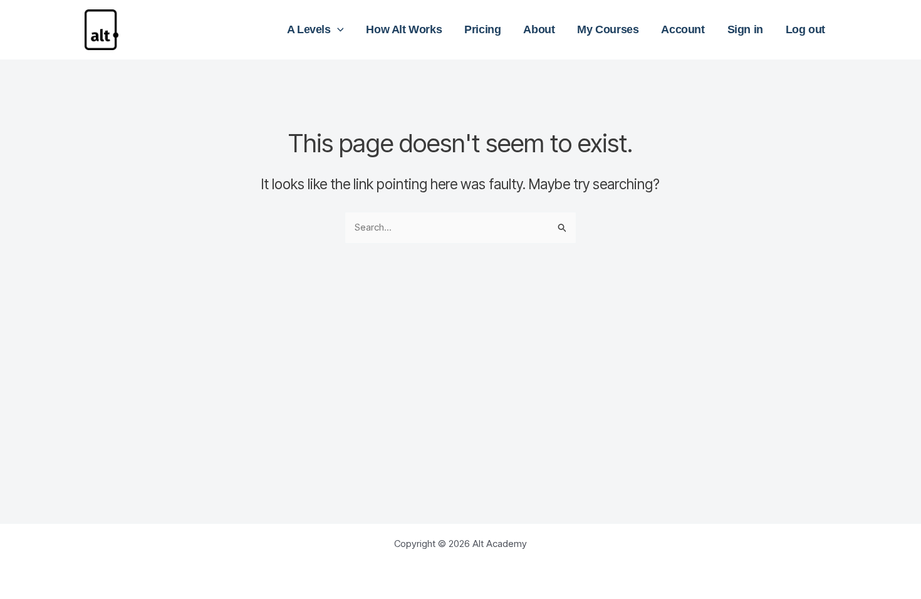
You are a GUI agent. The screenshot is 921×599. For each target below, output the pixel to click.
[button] (337, 29)
